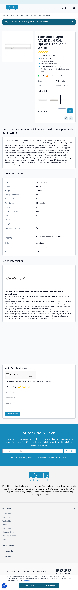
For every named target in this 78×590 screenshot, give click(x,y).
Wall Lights (6, 521)
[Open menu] (3, 7)
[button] (39, 509)
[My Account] (65, 7)
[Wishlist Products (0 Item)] (70, 7)
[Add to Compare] (71, 118)
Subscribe (70, 451)
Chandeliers (7, 514)
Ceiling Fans (6, 528)
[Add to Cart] (70, 110)
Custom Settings (49, 586)
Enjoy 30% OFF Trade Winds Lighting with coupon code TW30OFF (26, 22)
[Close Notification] (73, 22)
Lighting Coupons (9, 536)
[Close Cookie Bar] (76, 576)
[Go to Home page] (12, 7)
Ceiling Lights (7, 517)
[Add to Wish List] (66, 118)
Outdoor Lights (8, 532)
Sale (4, 539)
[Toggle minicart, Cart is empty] (74, 7)
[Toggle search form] (61, 7)
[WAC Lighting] (39, 278)
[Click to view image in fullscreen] (17, 46)
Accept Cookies (29, 586)
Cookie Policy (26, 580)
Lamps (5, 525)
